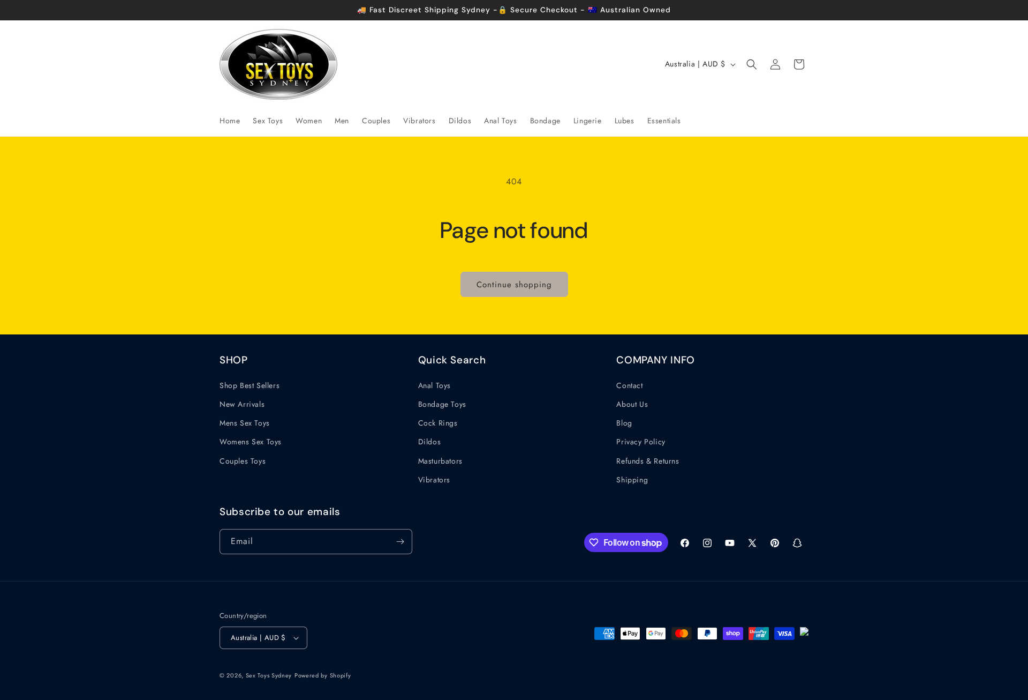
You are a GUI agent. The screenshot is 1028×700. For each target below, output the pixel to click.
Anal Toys (434, 385)
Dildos (429, 441)
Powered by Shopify (322, 675)
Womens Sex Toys (251, 441)
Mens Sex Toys (245, 423)
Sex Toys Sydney (269, 675)
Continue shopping (514, 285)
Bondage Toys (442, 404)
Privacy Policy (640, 441)
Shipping (632, 479)
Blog (624, 423)
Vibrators (434, 479)
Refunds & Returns (647, 461)
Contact (629, 385)
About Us (632, 404)
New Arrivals (242, 404)
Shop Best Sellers (249, 385)
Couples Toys (243, 461)
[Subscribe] (400, 541)
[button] (752, 64)
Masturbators (440, 461)
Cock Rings (438, 423)
